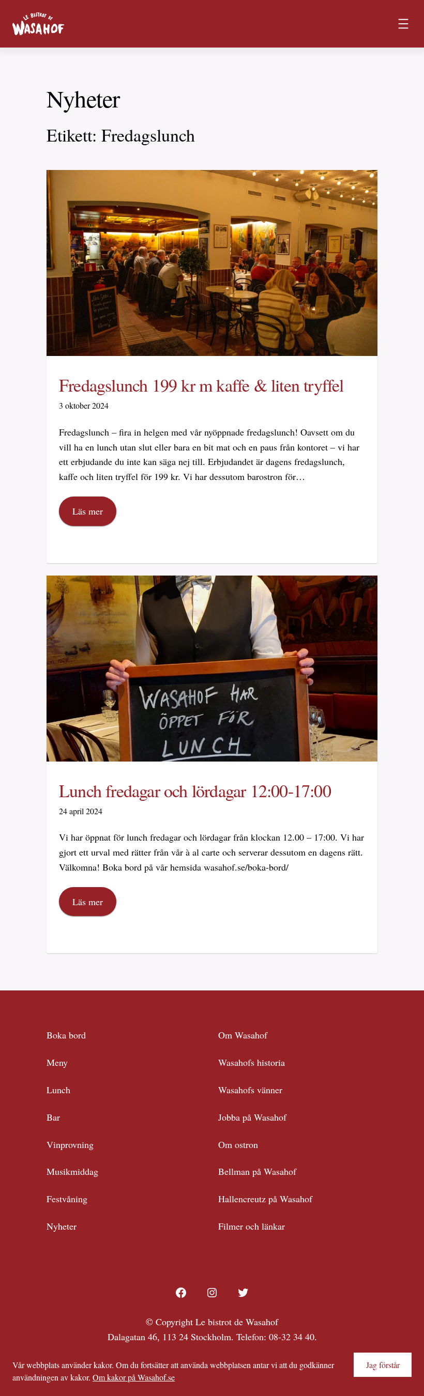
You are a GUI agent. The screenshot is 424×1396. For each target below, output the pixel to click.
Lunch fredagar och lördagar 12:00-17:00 (195, 790)
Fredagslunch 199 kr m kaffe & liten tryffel (201, 385)
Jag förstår (383, 1364)
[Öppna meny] (403, 23)
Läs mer (87, 511)
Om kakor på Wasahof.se (134, 1377)
